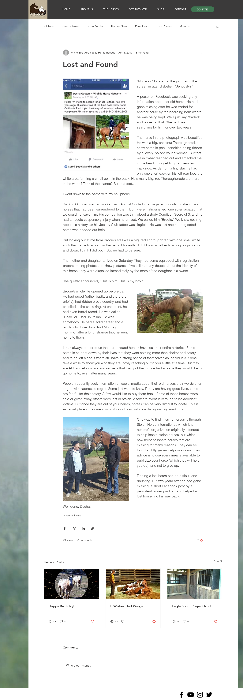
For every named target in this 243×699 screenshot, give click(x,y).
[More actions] (201, 52)
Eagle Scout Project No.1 (192, 606)
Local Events (164, 26)
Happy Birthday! (61, 606)
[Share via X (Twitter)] (74, 528)
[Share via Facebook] (64, 528)
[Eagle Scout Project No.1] (194, 584)
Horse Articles (95, 26)
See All (218, 561)
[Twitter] (209, 695)
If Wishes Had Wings (126, 606)
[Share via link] (92, 528)
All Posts (49, 26)
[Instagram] (200, 695)
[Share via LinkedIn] (83, 528)
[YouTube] (191, 695)
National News (70, 26)
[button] (217, 26)
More (183, 26)
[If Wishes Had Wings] (133, 584)
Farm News (142, 26)
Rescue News (119, 26)
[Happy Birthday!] (71, 584)
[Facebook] (181, 695)
